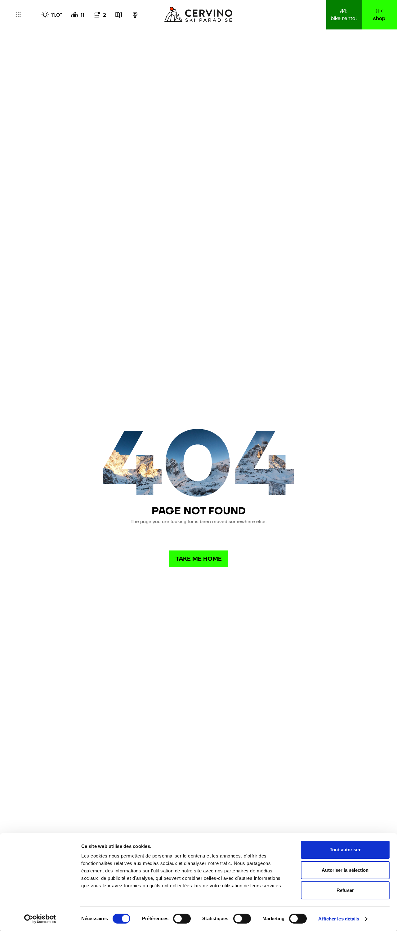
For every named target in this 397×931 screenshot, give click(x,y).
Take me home (199, 559)
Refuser (345, 890)
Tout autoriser (345, 849)
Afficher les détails (338, 918)
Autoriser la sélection (345, 870)
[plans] (119, 15)
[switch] (182, 919)
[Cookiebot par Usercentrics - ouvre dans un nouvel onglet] (40, 919)
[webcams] (135, 15)
